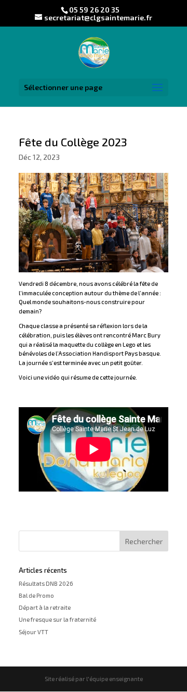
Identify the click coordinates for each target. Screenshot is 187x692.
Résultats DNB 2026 (46, 583)
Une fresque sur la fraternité (57, 619)
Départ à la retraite (45, 607)
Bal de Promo (36, 595)
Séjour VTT (33, 631)
